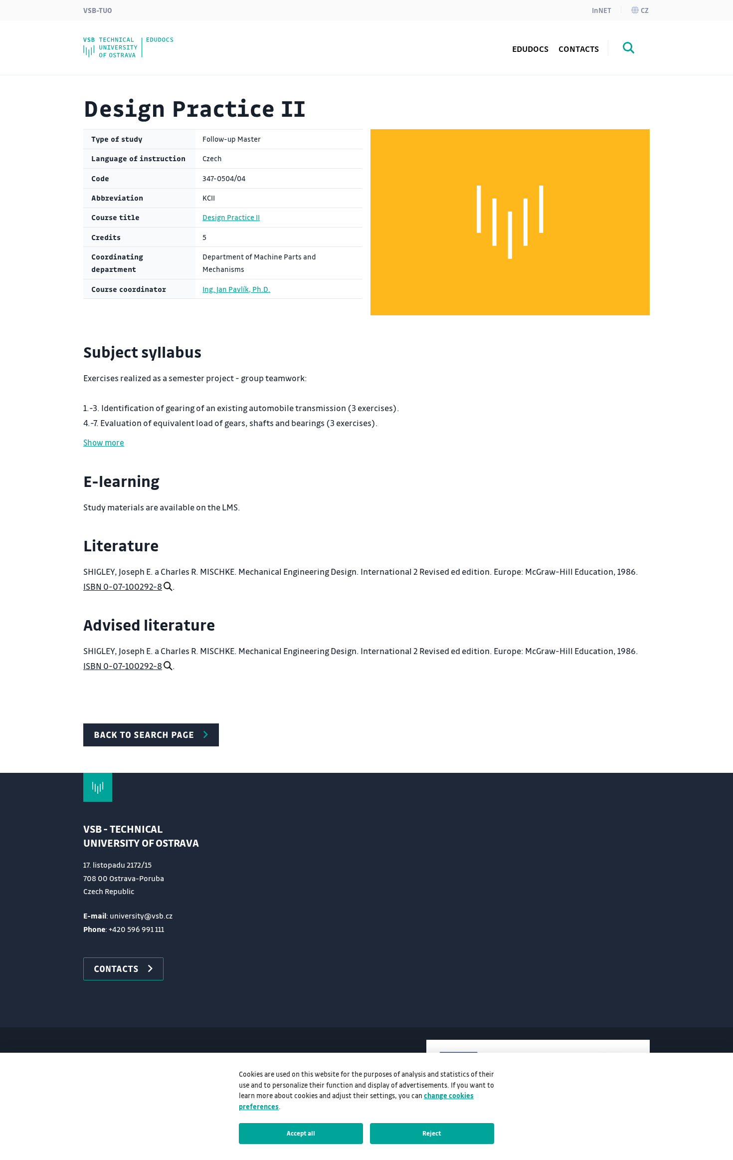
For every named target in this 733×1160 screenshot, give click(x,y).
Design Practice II (231, 217)
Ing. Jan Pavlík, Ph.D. (236, 289)
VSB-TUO (97, 9)
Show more (103, 442)
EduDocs (530, 48)
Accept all (301, 1133)
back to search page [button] (144, 734)
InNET (601, 9)
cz (645, 9)
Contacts (578, 48)
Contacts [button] (116, 968)
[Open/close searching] (629, 49)
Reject (431, 1133)
